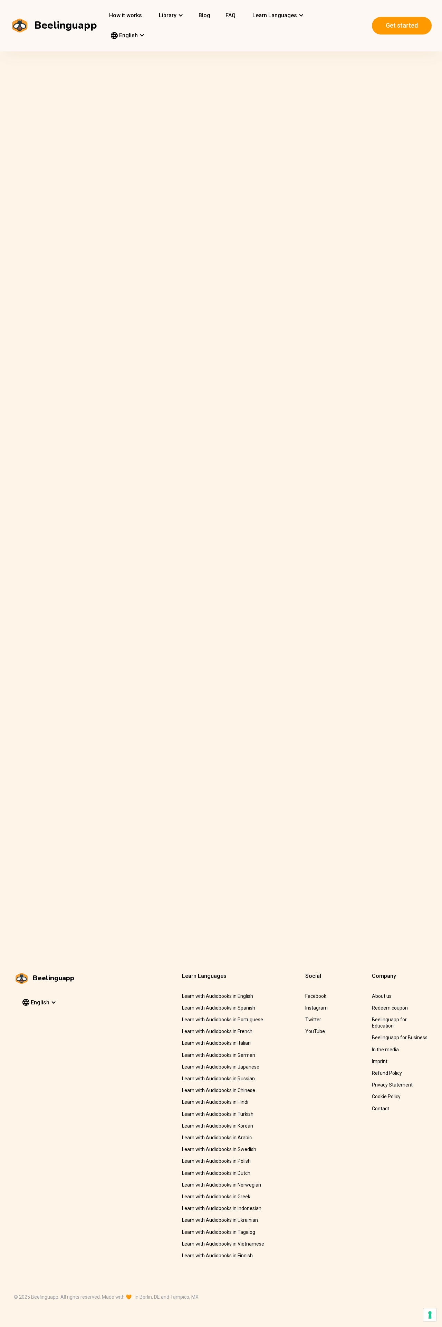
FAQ (230, 15)
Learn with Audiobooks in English (217, 996)
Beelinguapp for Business (399, 1037)
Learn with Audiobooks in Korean (217, 1126)
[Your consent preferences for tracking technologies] (429, 1314)
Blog (204, 15)
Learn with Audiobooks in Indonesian (221, 1208)
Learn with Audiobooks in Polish (216, 1161)
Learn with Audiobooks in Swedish (219, 1149)
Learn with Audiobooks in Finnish (217, 1255)
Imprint (379, 1061)
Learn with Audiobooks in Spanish (218, 1008)
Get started (402, 25)
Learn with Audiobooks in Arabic (217, 1137)
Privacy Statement (392, 1085)
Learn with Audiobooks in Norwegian (221, 1185)
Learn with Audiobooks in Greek (216, 1196)
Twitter (313, 1019)
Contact (380, 1108)
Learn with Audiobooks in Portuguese (222, 1019)
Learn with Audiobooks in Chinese (218, 1090)
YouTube (315, 1031)
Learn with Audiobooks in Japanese (220, 1067)
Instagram (316, 1008)
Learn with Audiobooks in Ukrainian (220, 1220)
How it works (125, 15)
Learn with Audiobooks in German (218, 1055)
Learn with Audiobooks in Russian (218, 1078)
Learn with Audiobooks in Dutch (216, 1173)
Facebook (315, 996)
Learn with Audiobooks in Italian (216, 1043)
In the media (385, 1049)
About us (382, 996)
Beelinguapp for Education (389, 1023)
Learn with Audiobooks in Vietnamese (223, 1244)
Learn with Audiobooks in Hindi (215, 1102)
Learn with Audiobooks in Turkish (217, 1114)
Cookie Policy (386, 1096)
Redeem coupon (390, 1008)
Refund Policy (387, 1073)
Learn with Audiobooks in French (217, 1031)
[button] (170, 15)
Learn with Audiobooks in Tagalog (218, 1232)
